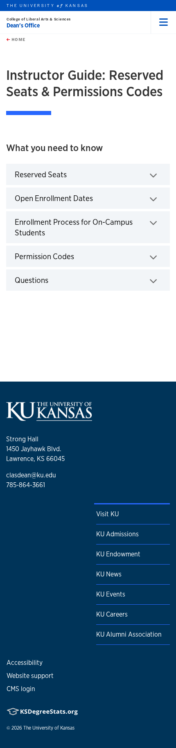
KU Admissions (117, 534)
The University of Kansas (48, 728)
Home (17, 39)
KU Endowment (118, 554)
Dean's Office (23, 25)
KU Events (110, 594)
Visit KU (107, 514)
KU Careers (112, 614)
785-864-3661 (25, 485)
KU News (109, 574)
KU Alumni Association (129, 634)
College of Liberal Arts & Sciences (39, 19)
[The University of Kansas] (49, 418)
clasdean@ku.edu (31, 475)
